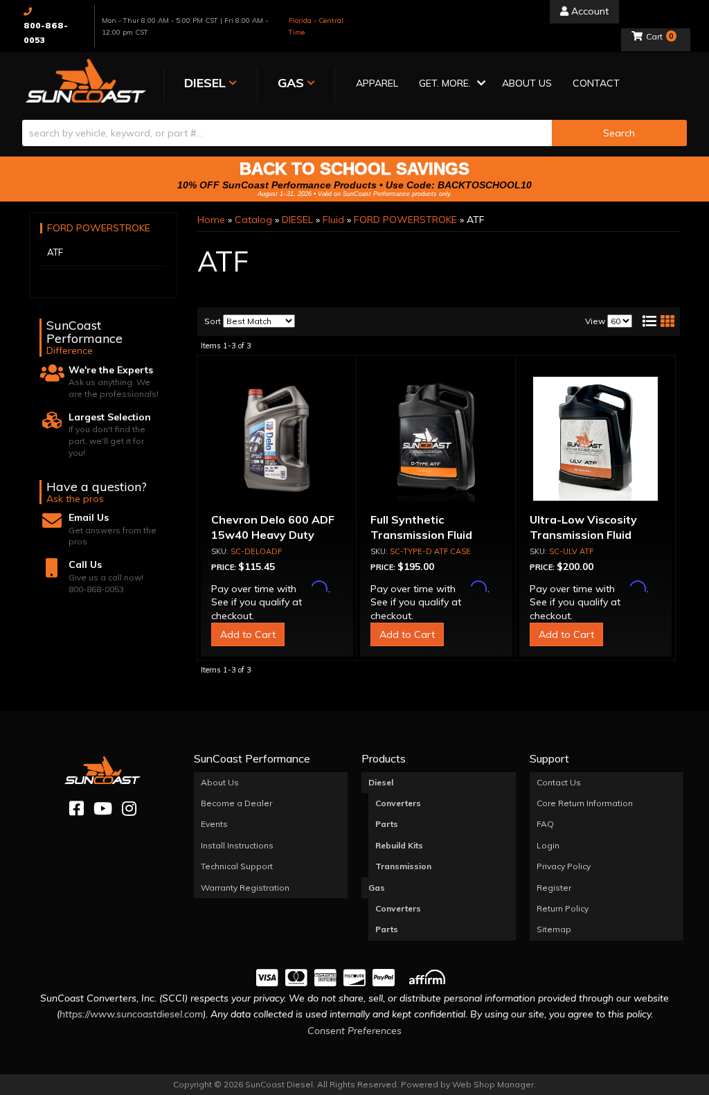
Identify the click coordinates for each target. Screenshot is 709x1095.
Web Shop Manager (493, 1084)
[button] (450, 84)
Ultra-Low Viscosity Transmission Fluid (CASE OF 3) (583, 535)
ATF (55, 252)
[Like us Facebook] (76, 808)
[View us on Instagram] (129, 808)
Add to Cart (248, 634)
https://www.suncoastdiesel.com (131, 1014)
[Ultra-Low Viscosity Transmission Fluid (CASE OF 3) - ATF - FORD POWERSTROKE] (595, 439)
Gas (376, 887)
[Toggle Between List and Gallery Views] (658, 321)
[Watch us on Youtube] (103, 808)
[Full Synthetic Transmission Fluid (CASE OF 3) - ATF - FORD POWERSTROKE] (436, 439)
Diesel (380, 782)
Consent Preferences (354, 1030)
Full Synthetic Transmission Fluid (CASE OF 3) (421, 535)
